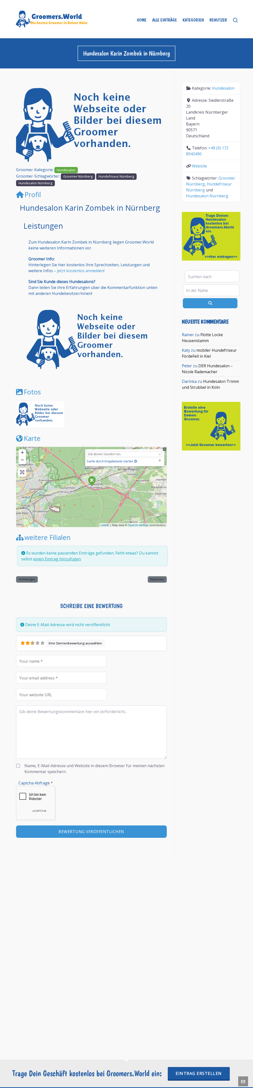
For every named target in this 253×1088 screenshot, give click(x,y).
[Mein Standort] (135, 461)
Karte (32, 438)
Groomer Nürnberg (78, 176)
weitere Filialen (47, 537)
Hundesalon (66, 170)
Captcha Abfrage (36, 783)
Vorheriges (27, 579)
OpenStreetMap (138, 525)
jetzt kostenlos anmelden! (81, 270)
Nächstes (157, 579)
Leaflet (105, 525)
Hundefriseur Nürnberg (116, 176)
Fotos (32, 391)
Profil (32, 194)
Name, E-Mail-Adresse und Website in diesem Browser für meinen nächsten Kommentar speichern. (94, 768)
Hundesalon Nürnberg (35, 183)
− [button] (22, 460)
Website (199, 166)
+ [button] (22, 452)
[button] (27, 124)
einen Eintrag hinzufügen (57, 559)
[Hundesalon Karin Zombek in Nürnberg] (91, 481)
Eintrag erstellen (199, 1073)
